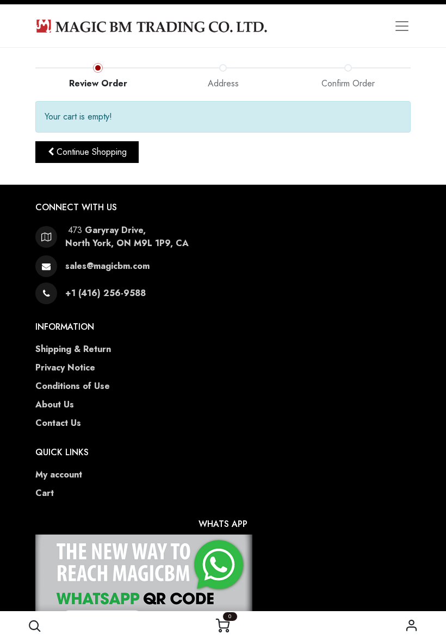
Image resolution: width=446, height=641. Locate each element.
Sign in (411, 626)
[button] (34, 626)
